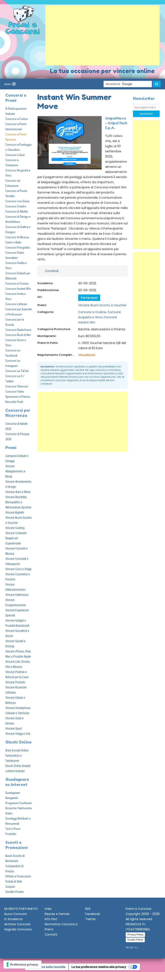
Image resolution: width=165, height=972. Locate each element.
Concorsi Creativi (15, 206)
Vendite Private (14, 892)
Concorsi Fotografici (17, 247)
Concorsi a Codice (16, 119)
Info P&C (51, 919)
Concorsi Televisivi (16, 386)
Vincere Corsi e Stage (18, 569)
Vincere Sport (13, 728)
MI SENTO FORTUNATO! (21, 909)
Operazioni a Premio (17, 396)
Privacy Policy (135, 934)
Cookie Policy (135, 939)
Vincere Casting (14, 528)
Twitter (90, 919)
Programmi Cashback (18, 803)
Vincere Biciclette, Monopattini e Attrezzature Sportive (18, 502)
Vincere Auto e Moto (18, 492)
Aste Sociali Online (16, 750)
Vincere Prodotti (15, 682)
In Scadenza (13, 919)
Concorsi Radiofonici (18, 330)
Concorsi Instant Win (18, 288)
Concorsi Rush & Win (18, 335)
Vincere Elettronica (16, 594)
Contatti (51, 934)
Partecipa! (89, 298)
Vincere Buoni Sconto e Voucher (102, 305)
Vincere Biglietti (14, 512)
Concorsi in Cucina (16, 283)
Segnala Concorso (18, 929)
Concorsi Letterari (16, 304)
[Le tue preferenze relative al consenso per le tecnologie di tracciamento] (22, 964)
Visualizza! (86, 355)
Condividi (52, 271)
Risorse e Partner (57, 914)
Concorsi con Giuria (17, 201)
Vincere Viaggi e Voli (17, 733)
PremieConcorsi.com (71, 377)
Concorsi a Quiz (15, 155)
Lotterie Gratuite (15, 771)
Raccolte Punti (14, 402)
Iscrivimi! (146, 114)
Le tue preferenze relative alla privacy (99, 967)
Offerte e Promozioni (18, 876)
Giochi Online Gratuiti (18, 766)
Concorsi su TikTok (17, 371)
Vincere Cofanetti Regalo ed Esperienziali (16, 538)
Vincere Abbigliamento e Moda (15, 471)
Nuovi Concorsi (15, 914)
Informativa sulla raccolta (46, 967)
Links (48, 909)
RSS (87, 909)
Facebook (92, 914)
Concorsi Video (14, 391)
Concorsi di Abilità (16, 211)
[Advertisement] (102, 35)
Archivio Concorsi (17, 924)
